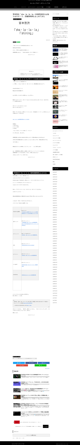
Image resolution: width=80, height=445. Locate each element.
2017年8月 (55, 300)
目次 (30, 71)
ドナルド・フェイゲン (57, 147)
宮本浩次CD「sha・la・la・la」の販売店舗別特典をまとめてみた (32, 74)
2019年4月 (55, 252)
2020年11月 (55, 207)
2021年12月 (55, 176)
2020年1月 (55, 231)
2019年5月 (55, 250)
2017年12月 (55, 290)
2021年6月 (55, 191)
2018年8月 (55, 271)
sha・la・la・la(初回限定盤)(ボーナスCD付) (21, 119)
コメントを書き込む (31, 435)
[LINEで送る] (18, 42)
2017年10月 (55, 295)
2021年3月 (55, 198)
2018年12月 (55, 262)
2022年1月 (55, 174)
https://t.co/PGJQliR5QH (27, 303)
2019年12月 (55, 233)
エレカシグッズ (56, 135)
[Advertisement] (31, 62)
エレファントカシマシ (57, 140)
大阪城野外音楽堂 (56, 152)
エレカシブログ (16, 358)
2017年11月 (55, 293)
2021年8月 (55, 186)
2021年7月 (55, 188)
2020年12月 (55, 205)
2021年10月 (55, 181)
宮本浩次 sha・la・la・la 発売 (32, 358)
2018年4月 (55, 281)
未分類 (54, 164)
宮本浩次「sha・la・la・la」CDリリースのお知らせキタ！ (31, 73)
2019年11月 (55, 236)
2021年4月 (55, 195)
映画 (53, 161)
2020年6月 (55, 219)
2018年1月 (55, 288)
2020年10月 (55, 210)
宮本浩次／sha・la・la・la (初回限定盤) (29, 255)
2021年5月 (55, 193)
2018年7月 (55, 274)
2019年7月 (55, 245)
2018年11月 (55, 264)
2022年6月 (55, 172)
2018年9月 (55, 269)
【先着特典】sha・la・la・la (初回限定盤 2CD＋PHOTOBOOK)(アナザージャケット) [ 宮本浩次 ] (30, 224)
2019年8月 (55, 243)
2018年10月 (55, 267)
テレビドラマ (55, 145)
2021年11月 (55, 179)
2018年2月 (55, 286)
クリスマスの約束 (56, 142)
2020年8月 (55, 214)
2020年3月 (55, 226)
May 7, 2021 (29, 305)
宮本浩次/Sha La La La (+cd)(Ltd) (28, 245)
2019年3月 (55, 255)
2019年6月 (55, 248)
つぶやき (54, 133)
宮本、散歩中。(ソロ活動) (17, 356)
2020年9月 (55, 212)
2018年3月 (55, 283)
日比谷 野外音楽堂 (56, 159)
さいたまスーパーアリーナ (58, 130)
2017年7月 (55, 302)
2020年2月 (55, 229)
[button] (67, 14)
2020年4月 (55, 224)
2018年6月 (55, 276)
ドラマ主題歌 (55, 149)
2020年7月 (55, 217)
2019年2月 (55, 257)
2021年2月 (55, 200)
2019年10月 (55, 238)
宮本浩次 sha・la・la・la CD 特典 (23, 358)
